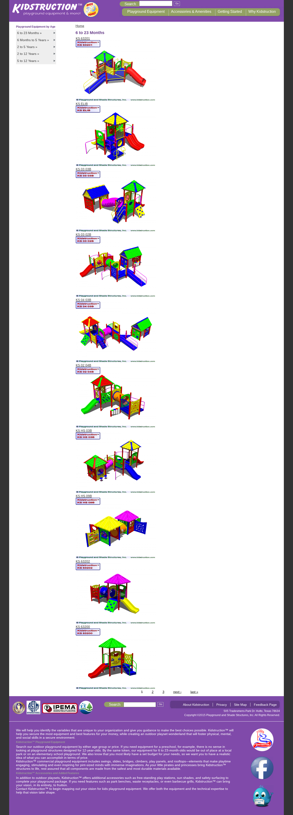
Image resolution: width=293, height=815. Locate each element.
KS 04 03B (83, 300)
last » (194, 692)
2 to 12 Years (28, 54)
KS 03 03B (83, 169)
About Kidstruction (196, 704)
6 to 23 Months (29, 33)
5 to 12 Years (28, 61)
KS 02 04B (83, 365)
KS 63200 (83, 627)
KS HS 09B (84, 496)
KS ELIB (82, 104)
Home (80, 26)
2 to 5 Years (27, 47)
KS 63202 (83, 561)
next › (177, 692)
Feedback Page (265, 704)
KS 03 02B (83, 234)
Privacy (221, 704)
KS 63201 (83, 38)
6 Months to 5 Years (33, 40)
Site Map (240, 704)
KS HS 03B (84, 430)
